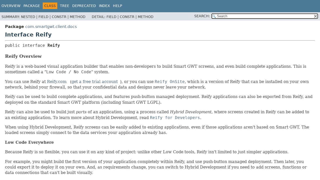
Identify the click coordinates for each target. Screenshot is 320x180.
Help (117, 6)
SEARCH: (202, 16)
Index (104, 6)
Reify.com (56, 81)
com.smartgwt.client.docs (51, 26)
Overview (11, 6)
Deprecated (84, 6)
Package (32, 6)
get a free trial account (95, 81)
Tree (64, 6)
